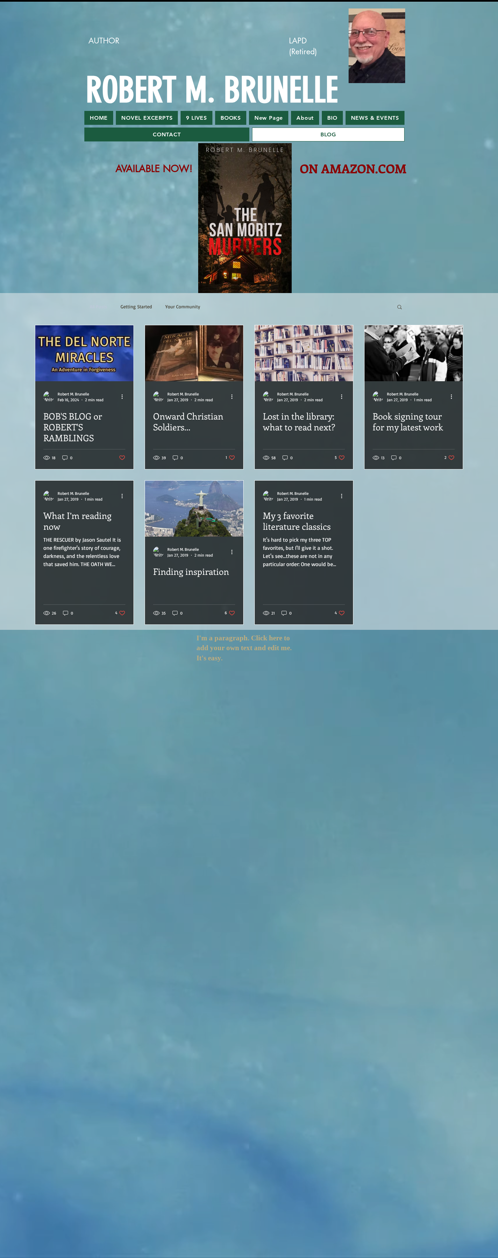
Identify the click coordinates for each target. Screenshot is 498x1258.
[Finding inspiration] (194, 509)
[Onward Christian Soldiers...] (194, 353)
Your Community (182, 306)
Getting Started (136, 306)
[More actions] (124, 396)
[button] (399, 307)
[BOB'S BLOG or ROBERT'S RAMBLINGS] (84, 353)
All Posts (98, 306)
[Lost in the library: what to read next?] (304, 353)
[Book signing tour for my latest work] (414, 353)
